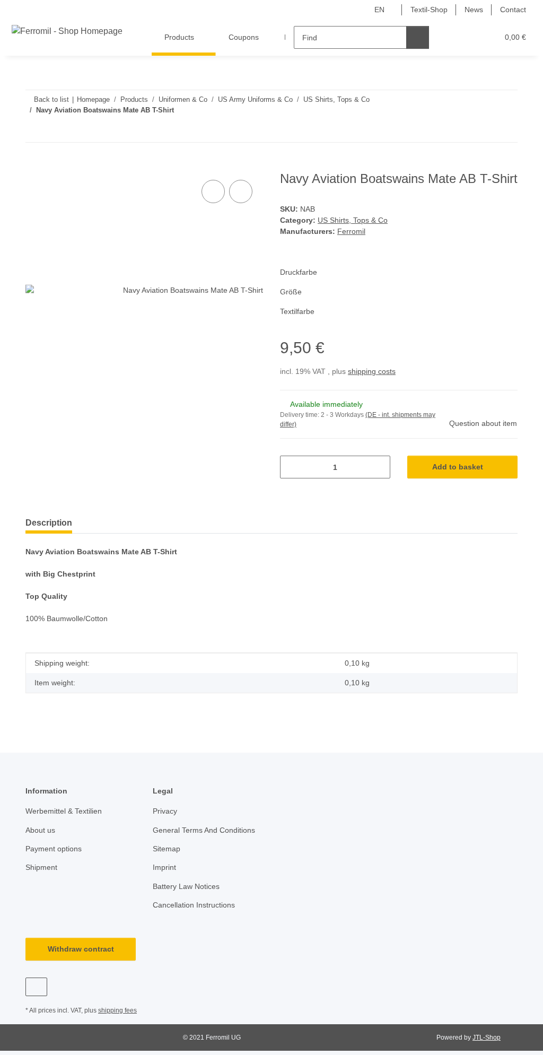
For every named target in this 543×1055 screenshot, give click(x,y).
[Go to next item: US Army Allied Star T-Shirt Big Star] (506, 130)
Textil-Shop (429, 9)
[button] (448, 37)
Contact (513, 9)
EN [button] (379, 9)
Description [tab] (48, 522)
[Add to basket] (33, 165)
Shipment (41, 867)
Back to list (51, 99)
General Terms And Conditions (204, 830)
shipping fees (117, 1010)
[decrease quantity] (292, 467)
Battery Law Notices (186, 886)
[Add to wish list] (240, 191)
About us (40, 830)
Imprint (164, 867)
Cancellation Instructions (194, 905)
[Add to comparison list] (213, 191)
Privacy (165, 811)
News (474, 9)
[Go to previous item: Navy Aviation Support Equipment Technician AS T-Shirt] (483, 130)
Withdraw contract (81, 949)
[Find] (417, 37)
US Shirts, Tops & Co (353, 220)
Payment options (53, 848)
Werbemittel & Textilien (63, 811)
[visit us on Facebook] (36, 987)
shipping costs (372, 371)
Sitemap (166, 848)
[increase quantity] (378, 467)
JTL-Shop (486, 1037)
